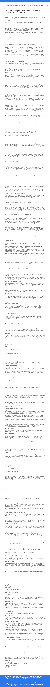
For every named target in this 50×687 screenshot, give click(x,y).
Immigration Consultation (20, 5)
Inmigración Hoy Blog (38, 5)
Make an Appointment (39, 1)
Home (4, 5)
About (8, 5)
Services (12, 5)
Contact (46, 5)
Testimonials (30, 5)
